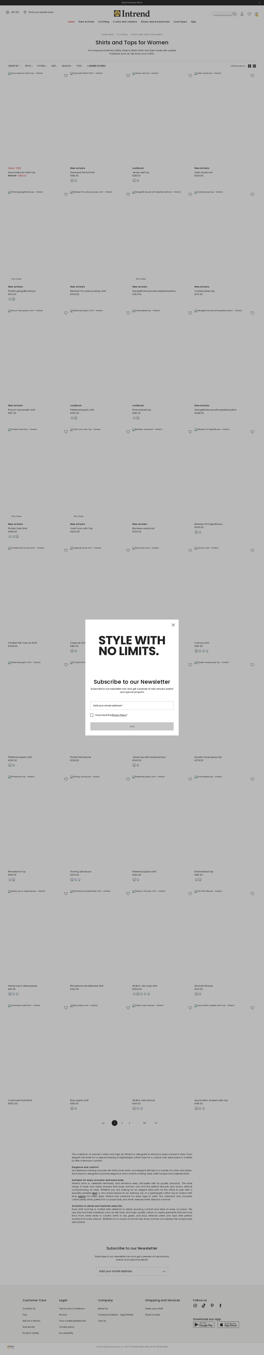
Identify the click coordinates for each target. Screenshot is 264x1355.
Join (132, 726)
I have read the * (111, 715)
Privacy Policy (119, 715)
